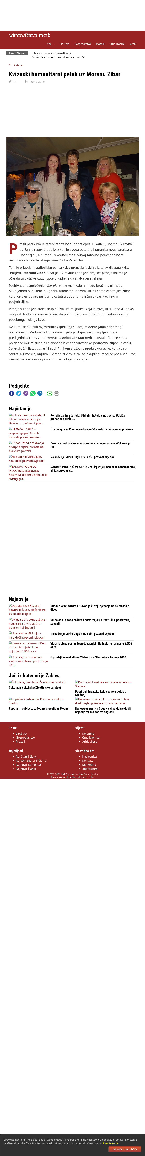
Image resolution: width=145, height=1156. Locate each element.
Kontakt (87, 761)
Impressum (90, 769)
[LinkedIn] (40, 394)
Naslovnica (89, 756)
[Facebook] (11, 394)
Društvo (64, 44)
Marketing (89, 765)
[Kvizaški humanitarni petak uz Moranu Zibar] (72, 186)
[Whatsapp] (33, 394)
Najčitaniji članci (26, 756)
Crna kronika (117, 44)
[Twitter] (19, 394)
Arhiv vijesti (89, 741)
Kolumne (88, 734)
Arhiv (133, 44)
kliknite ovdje (111, 1143)
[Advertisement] (72, 110)
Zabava (17, 65)
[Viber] (26, 394)
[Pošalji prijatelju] (49, 394)
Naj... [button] (50, 44)
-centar (89, 777)
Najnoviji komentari (29, 765)
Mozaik (100, 44)
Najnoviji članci (26, 769)
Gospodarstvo (82, 44)
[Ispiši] (56, 394)
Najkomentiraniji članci (31, 761)
